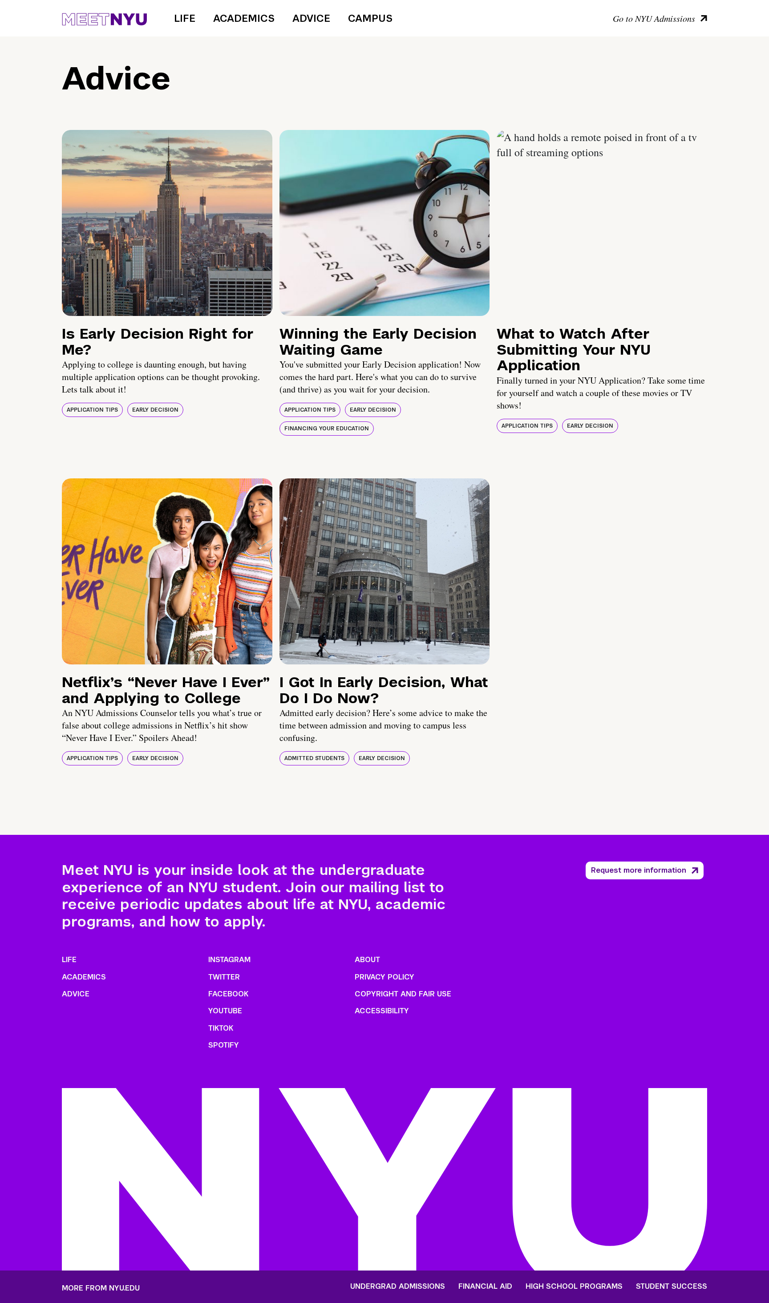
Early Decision (155, 409)
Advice (311, 18)
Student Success (671, 1286)
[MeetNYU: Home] (104, 18)
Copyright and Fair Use (403, 994)
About (367, 959)
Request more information (638, 870)
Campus (370, 18)
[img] (167, 223)
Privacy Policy (384, 977)
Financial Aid (485, 1286)
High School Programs (574, 1286)
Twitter (224, 977)
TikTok (220, 1028)
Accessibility (382, 1011)
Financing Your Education (326, 428)
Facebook (228, 994)
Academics (244, 18)
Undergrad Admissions (397, 1286)
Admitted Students (314, 758)
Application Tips (92, 409)
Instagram (229, 959)
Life (184, 18)
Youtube (225, 1011)
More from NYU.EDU (101, 1288)
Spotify (223, 1045)
